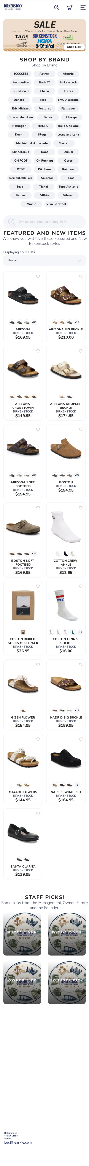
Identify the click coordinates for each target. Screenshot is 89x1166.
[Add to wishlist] (38, 276)
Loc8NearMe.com (18, 1142)
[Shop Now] (44, 35)
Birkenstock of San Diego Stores (11, 1136)
